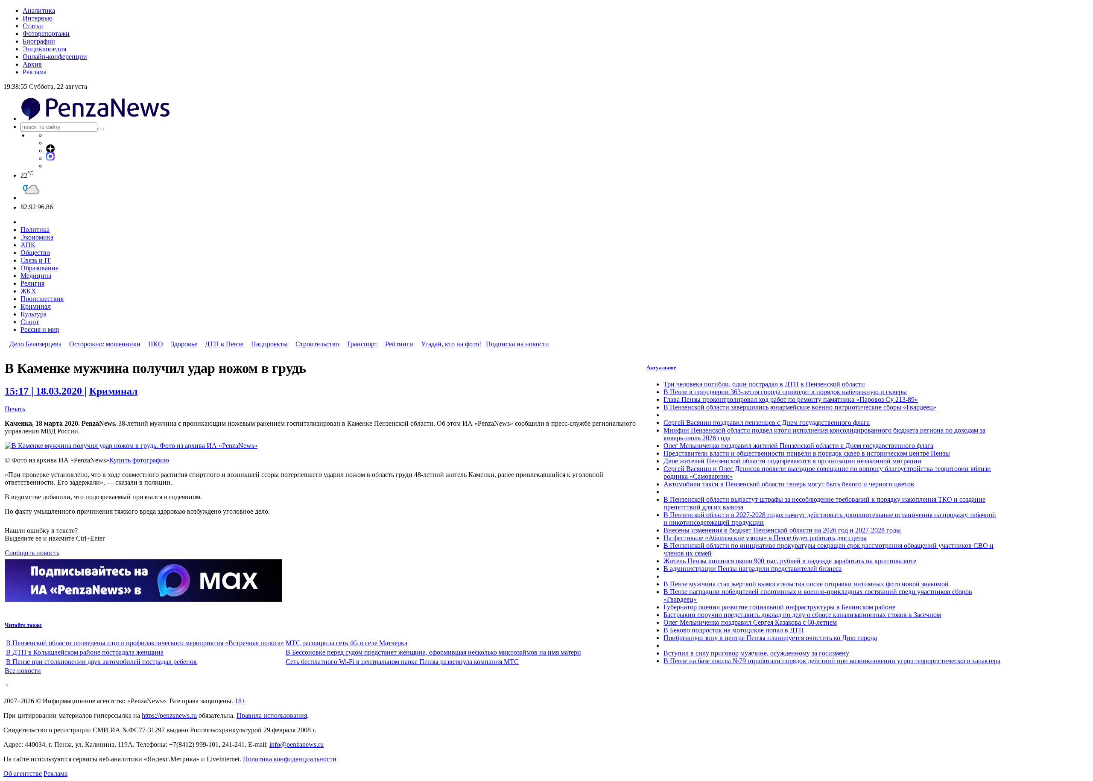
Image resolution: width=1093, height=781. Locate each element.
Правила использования (272, 715)
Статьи (33, 25)
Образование (39, 268)
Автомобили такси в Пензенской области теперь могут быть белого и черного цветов (788, 484)
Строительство (317, 344)
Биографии (39, 41)
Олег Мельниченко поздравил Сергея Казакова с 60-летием (750, 622)
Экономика (36, 237)
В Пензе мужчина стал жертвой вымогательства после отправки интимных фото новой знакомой (806, 584)
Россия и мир (39, 329)
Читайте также (23, 625)
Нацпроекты (269, 344)
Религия (32, 283)
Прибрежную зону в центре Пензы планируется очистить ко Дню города (770, 637)
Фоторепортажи (46, 33)
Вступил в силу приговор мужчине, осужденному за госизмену (756, 653)
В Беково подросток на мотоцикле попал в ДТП (733, 630)
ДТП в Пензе (224, 344)
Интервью (38, 18)
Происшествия (42, 298)
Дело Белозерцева (35, 344)
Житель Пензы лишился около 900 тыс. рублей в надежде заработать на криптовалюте (789, 561)
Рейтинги (399, 344)
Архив (32, 64)
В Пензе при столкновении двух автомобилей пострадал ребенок (101, 661)
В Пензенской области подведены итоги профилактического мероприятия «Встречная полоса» (145, 642)
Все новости (23, 670)
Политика (35, 229)
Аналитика (39, 10)
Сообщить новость (32, 552)
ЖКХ (28, 291)
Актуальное (661, 367)
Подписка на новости (517, 344)
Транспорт (362, 344)
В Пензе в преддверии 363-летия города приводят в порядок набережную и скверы (785, 391)
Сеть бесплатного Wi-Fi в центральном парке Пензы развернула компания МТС (402, 661)
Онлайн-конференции (55, 56)
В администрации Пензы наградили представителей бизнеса (752, 568)
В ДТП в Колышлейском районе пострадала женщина (85, 652)
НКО (155, 344)
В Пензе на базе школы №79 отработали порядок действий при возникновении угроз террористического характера (831, 660)
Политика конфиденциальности (289, 759)
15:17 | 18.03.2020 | (46, 391)
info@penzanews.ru (296, 744)
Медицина (35, 275)
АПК (27, 245)
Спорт (29, 321)
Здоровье (184, 344)
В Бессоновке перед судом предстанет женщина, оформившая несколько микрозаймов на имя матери (433, 652)
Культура (33, 314)
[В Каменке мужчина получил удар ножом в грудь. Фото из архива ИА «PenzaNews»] (131, 445)
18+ (240, 701)
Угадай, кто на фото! (451, 344)
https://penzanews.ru (169, 715)
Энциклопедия (44, 49)
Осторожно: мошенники (104, 344)
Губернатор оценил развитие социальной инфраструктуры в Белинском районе (779, 607)
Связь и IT (35, 260)
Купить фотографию (139, 460)
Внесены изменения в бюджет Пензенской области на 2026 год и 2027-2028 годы (782, 530)
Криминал (35, 306)
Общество (35, 252)
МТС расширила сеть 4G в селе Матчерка (346, 642)
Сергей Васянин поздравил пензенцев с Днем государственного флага (766, 422)
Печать (15, 408)
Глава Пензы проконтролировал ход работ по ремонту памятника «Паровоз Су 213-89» (790, 399)
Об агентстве (22, 773)
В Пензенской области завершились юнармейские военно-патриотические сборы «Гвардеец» (799, 407)
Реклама (35, 72)
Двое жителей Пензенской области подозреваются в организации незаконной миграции (792, 461)
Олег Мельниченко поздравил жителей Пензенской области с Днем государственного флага (798, 445)
